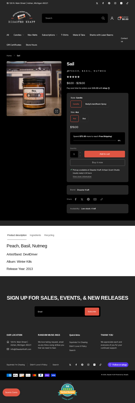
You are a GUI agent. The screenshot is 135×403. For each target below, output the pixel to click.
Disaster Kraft (83, 190)
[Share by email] (95, 199)
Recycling (49, 235)
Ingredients (35, 235)
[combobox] (75, 18)
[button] (123, 18)
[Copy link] (101, 199)
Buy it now (97, 162)
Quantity (73, 148)
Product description (16, 235)
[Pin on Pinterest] (88, 199)
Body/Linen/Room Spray (95, 104)
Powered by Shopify (122, 374)
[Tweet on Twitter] (82, 199)
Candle (76, 104)
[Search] (103, 18)
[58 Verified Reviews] (67, 401)
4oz (74, 118)
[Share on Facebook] (75, 199)
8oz (84, 118)
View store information (82, 177)
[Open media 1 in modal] (34, 88)
